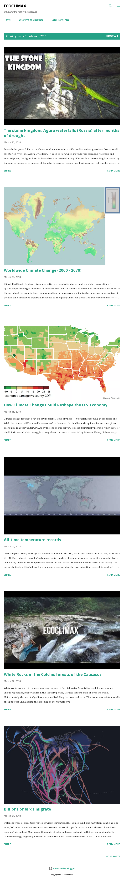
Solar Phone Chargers (31, 19)
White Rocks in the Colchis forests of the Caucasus (53, 674)
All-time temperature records (32, 539)
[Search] (110, 6)
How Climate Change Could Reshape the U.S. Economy (55, 405)
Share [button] (7, 170)
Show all (112, 36)
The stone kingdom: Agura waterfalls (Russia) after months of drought (61, 133)
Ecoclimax (15, 5)
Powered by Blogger (63, 868)
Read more (113, 170)
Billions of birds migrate (27, 809)
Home (7, 19)
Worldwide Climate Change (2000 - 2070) (43, 270)
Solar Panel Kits (60, 19)
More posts (113, 856)
